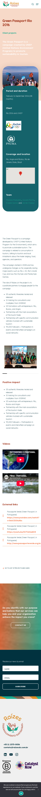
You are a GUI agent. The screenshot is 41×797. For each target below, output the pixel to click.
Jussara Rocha (28, 200)
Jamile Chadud (28, 203)
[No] (38, 789)
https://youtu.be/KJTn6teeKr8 (21, 532)
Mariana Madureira (13, 200)
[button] (37, 4)
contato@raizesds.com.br (16, 747)
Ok (21, 793)
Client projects (9, 33)
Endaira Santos (12, 203)
